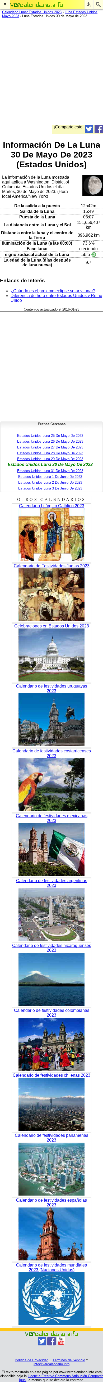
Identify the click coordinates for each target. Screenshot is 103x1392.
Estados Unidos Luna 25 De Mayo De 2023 (50, 436)
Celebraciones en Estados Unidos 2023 (51, 626)
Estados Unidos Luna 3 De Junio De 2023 (50, 488)
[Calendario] (36, 4)
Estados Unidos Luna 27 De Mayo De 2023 (50, 447)
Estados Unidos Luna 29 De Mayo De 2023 (50, 459)
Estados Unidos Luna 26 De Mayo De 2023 (50, 441)
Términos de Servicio (69, 1360)
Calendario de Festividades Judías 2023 (52, 566)
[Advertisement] (51, 73)
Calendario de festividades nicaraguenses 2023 (51, 948)
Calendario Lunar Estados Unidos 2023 (32, 12)
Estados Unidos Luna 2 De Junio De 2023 (50, 482)
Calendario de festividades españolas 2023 (51, 1202)
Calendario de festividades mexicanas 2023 (51, 818)
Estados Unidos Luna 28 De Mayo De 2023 (50, 453)
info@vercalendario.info (51, 1364)
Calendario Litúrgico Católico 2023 (51, 506)
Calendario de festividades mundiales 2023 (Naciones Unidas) (51, 1267)
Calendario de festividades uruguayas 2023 (51, 688)
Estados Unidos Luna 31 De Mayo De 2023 (50, 471)
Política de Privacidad (31, 1360)
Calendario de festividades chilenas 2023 (51, 1075)
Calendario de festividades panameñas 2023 (51, 1137)
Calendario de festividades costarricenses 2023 (51, 753)
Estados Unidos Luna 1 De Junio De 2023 (50, 477)
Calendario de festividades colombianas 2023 (51, 1012)
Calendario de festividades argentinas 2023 (51, 883)
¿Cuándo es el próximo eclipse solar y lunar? (53, 291)
